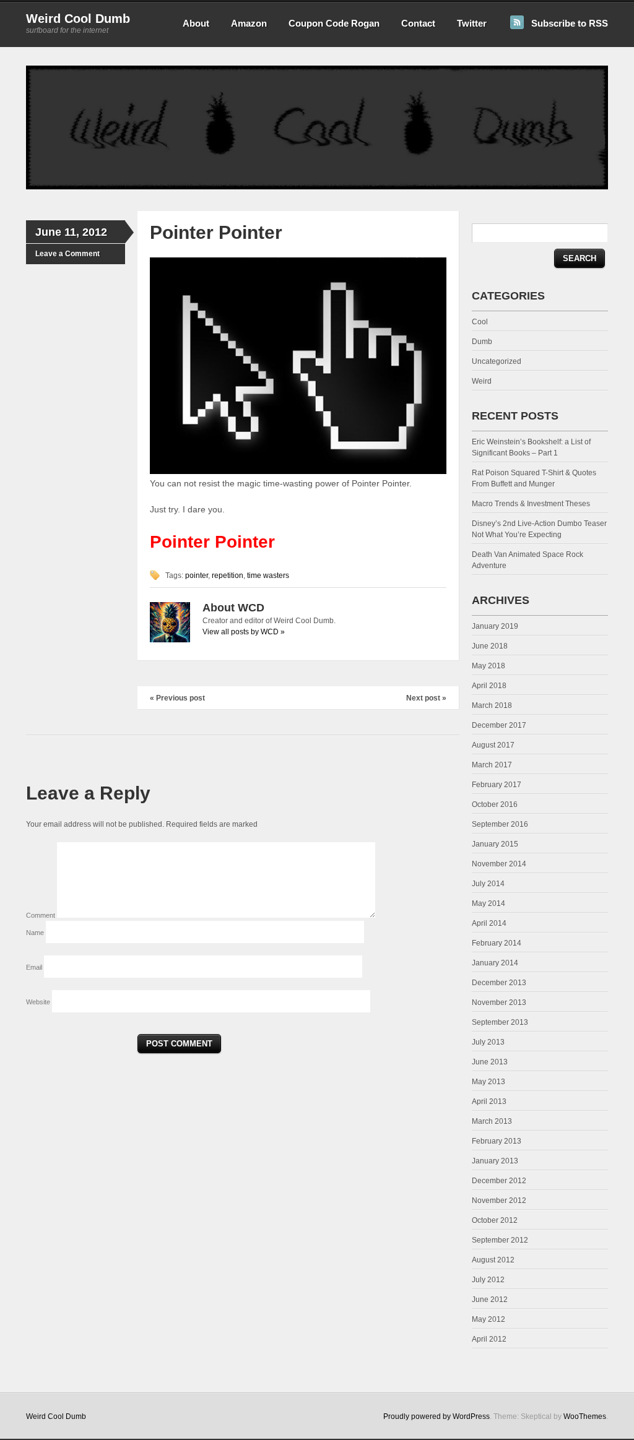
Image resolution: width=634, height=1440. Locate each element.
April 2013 (489, 1101)
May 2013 (488, 1081)
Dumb (482, 341)
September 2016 (500, 824)
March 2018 (492, 705)
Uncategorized (496, 361)
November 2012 (499, 1200)
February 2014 (496, 943)
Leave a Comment (67, 253)
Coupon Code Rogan (334, 23)
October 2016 (495, 804)
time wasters (268, 575)
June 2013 (490, 1062)
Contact (418, 23)
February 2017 (496, 784)
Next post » (426, 698)
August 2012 (493, 1260)
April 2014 (489, 923)
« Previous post (177, 698)
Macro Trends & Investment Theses (531, 503)
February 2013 (496, 1141)
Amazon (249, 23)
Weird (482, 381)
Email (35, 967)
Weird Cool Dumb (78, 18)
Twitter (472, 23)
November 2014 (499, 864)
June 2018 (490, 646)
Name (36, 932)
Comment (41, 915)
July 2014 (488, 883)
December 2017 (499, 725)
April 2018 (489, 685)
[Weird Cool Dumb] (317, 187)
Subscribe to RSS (569, 23)
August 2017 (493, 745)
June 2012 (490, 1299)
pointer (196, 575)
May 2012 (488, 1319)
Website (38, 1002)
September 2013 (500, 1022)
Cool (480, 321)
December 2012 (499, 1180)
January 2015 (495, 844)
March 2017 (492, 765)
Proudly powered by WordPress (436, 1416)
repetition (227, 575)
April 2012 (489, 1339)
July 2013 (488, 1042)
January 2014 (495, 963)
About (196, 23)
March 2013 (492, 1121)
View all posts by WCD (243, 631)
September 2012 (500, 1240)
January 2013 (495, 1161)
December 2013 (499, 982)
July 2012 (488, 1279)
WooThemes (584, 1416)
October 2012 (495, 1220)
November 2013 (499, 1002)
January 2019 (495, 626)
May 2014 (488, 903)
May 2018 (488, 666)
